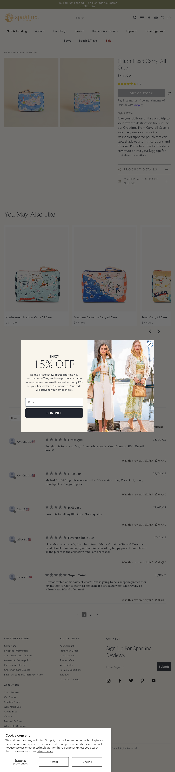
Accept (54, 762)
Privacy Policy (45, 751)
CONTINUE (54, 413)
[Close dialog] (150, 344)
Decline (87, 762)
